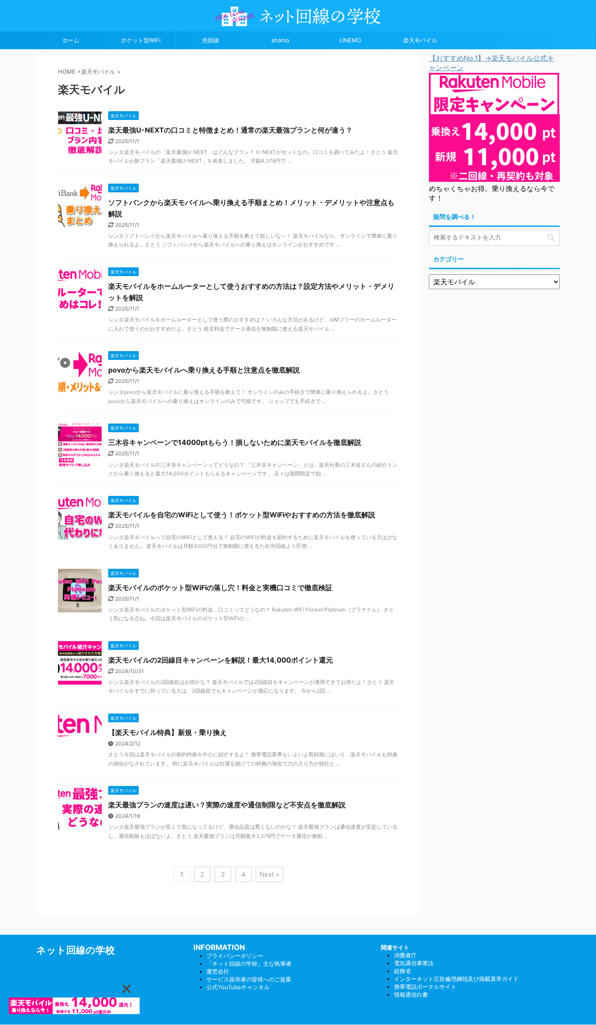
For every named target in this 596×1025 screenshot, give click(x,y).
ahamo (280, 40)
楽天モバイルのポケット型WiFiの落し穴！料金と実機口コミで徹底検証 (220, 587)
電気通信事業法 (414, 963)
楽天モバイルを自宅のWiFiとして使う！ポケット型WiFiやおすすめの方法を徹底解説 (241, 514)
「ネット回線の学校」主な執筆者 (248, 963)
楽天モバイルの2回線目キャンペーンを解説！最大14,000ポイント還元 (220, 660)
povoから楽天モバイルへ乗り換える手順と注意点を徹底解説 (204, 370)
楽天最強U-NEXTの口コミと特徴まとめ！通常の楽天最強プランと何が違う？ (230, 130)
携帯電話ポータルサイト (425, 986)
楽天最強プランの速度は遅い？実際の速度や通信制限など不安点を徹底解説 (227, 804)
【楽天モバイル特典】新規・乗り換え (167, 732)
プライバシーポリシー (234, 955)
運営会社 (217, 971)
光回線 (210, 40)
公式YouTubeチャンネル (238, 987)
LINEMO (350, 40)
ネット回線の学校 (75, 950)
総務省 (402, 970)
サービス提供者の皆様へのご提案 (248, 979)
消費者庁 (405, 955)
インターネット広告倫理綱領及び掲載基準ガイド (456, 978)
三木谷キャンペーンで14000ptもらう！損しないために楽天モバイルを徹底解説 (234, 442)
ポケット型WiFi (141, 40)
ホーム (70, 40)
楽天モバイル (420, 40)
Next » (269, 874)
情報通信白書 (411, 994)
